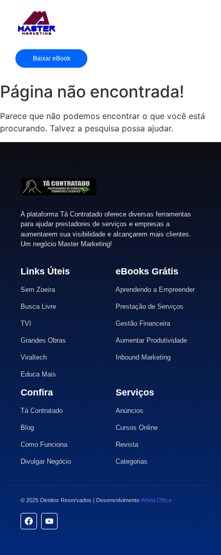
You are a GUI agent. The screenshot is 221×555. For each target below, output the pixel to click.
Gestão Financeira (143, 323)
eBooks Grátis (147, 271)
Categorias (132, 461)
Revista (127, 444)
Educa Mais (38, 374)
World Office (156, 500)
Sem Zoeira (38, 289)
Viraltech (34, 357)
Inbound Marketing (143, 357)
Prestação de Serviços (149, 306)
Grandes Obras (43, 340)
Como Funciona (44, 444)
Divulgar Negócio (46, 461)
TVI (26, 323)
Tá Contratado (42, 410)
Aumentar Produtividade (151, 340)
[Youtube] (49, 521)
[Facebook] (29, 521)
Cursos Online (137, 427)
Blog (27, 427)
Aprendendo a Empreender (155, 289)
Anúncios (129, 410)
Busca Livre (38, 306)
